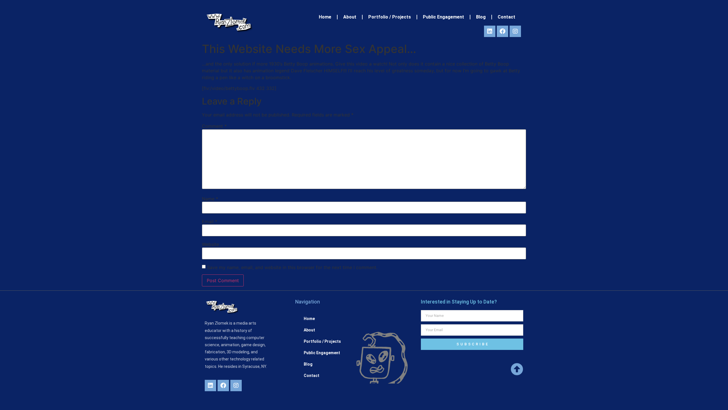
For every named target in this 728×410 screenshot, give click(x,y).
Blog (481, 17)
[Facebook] (502, 31)
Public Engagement (443, 17)
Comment (214, 126)
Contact (506, 17)
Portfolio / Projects (389, 17)
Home (325, 17)
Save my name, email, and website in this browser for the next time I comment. (292, 267)
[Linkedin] (489, 31)
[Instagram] (515, 31)
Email (209, 221)
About (349, 17)
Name (210, 198)
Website (210, 244)
